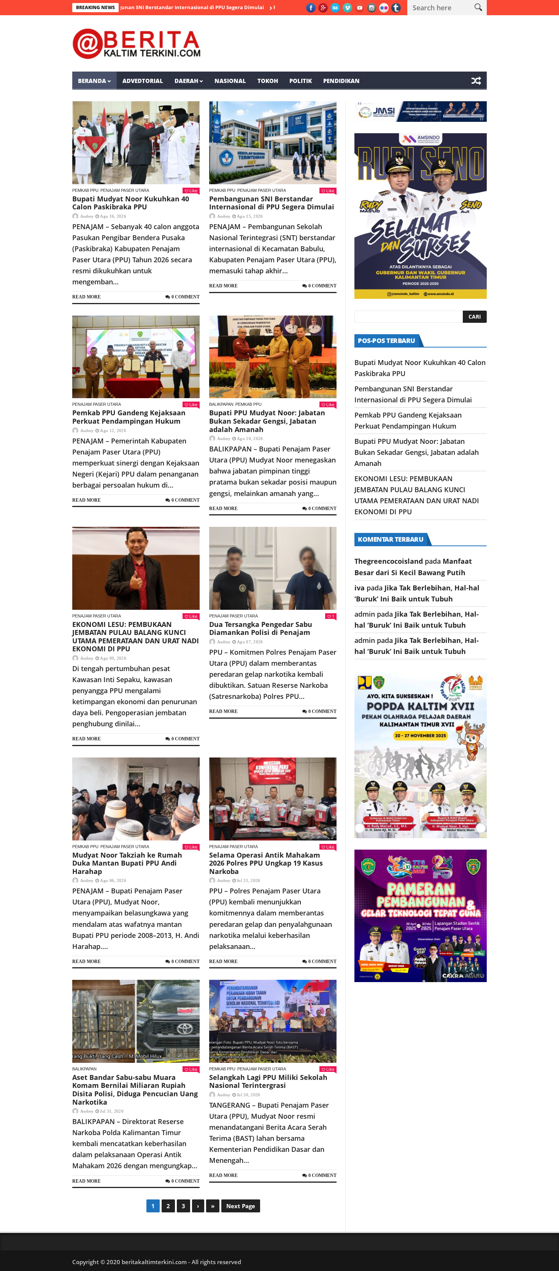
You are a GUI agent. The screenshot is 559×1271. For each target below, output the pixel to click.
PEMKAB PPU (85, 190)
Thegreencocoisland (388, 561)
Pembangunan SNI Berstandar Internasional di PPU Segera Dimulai (137, 7)
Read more (86, 297)
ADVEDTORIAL (142, 81)
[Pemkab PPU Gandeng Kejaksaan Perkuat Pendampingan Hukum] (136, 357)
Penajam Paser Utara (124, 190)
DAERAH (186, 81)
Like (193, 190)
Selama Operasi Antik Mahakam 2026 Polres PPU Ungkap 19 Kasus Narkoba (266, 863)
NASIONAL (230, 81)
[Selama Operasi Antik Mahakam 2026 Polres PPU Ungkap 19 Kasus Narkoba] (273, 798)
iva (359, 587)
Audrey (87, 216)
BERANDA (92, 81)
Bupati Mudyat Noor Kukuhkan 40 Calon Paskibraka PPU (130, 203)
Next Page (240, 1206)
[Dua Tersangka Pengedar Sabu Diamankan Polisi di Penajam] (273, 568)
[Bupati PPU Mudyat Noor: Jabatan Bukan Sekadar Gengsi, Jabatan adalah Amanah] (273, 357)
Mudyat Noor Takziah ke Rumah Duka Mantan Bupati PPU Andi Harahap (127, 863)
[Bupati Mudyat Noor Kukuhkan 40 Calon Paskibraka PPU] (136, 142)
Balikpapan (221, 404)
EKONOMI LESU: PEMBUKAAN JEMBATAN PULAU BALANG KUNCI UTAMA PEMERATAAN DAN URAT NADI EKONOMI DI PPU (135, 637)
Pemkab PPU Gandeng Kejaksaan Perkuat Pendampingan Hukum (129, 417)
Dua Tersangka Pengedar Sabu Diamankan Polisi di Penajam (260, 628)
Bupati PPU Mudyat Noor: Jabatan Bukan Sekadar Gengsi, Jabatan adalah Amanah (267, 421)
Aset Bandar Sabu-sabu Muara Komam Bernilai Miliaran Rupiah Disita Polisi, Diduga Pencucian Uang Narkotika (135, 1090)
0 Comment (186, 297)
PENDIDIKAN (341, 81)
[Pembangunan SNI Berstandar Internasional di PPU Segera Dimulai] (273, 142)
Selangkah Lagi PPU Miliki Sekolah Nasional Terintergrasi (268, 1081)
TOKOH (267, 81)
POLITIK (300, 81)
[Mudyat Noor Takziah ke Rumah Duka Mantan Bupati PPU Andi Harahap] (136, 798)
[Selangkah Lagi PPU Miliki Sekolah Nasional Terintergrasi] (273, 1021)
